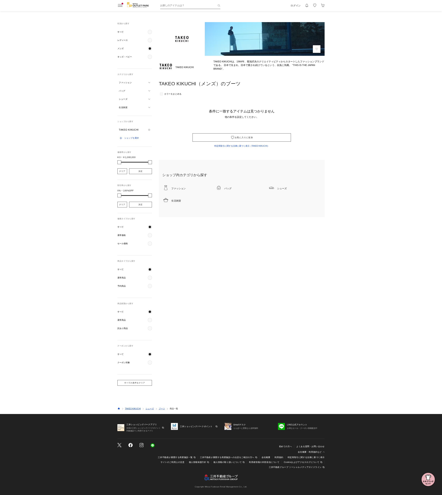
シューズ (150, 408)
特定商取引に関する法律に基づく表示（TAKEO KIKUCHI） (241, 146)
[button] (134, 32)
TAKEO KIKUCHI (133, 408)
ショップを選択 (131, 138)
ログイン (296, 5)
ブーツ (162, 408)
